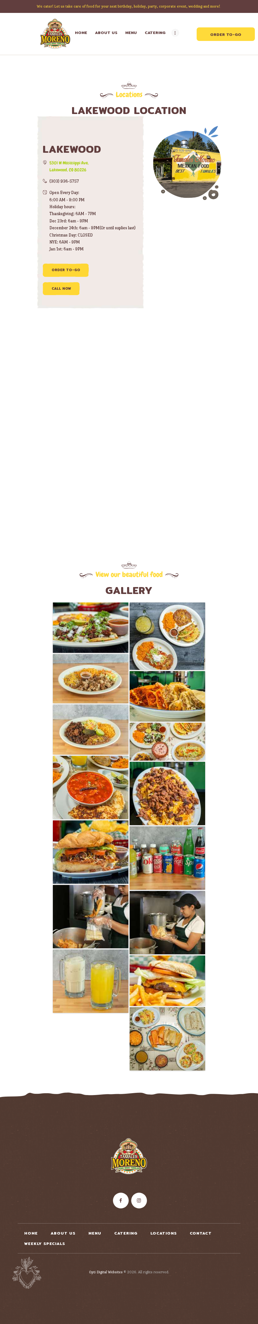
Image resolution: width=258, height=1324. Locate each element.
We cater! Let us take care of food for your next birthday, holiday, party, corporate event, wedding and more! (129, 6)
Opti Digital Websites (106, 1272)
